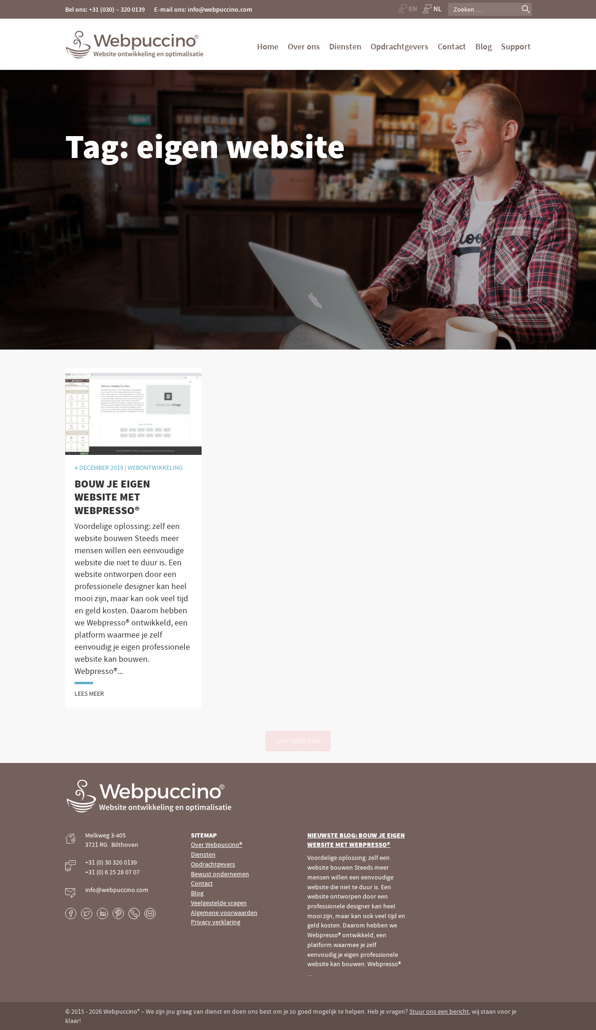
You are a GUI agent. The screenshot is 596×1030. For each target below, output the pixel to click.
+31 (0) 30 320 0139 (111, 862)
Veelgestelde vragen (219, 903)
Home (267, 46)
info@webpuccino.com (117, 890)
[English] (407, 8)
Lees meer (89, 693)
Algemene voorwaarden (224, 912)
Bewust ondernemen (220, 874)
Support (516, 46)
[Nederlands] (432, 8)
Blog (483, 46)
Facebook (70, 913)
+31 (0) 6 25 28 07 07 (112, 872)
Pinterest (118, 913)
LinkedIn (102, 913)
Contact (452, 46)
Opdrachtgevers (399, 46)
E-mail (150, 913)
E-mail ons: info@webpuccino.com (203, 9)
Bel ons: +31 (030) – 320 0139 (105, 9)
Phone (134, 913)
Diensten (345, 46)
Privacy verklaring (215, 922)
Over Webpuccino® (216, 844)
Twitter (86, 913)
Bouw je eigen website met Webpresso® (112, 497)
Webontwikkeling (155, 467)
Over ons (304, 46)
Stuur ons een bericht (439, 1011)
